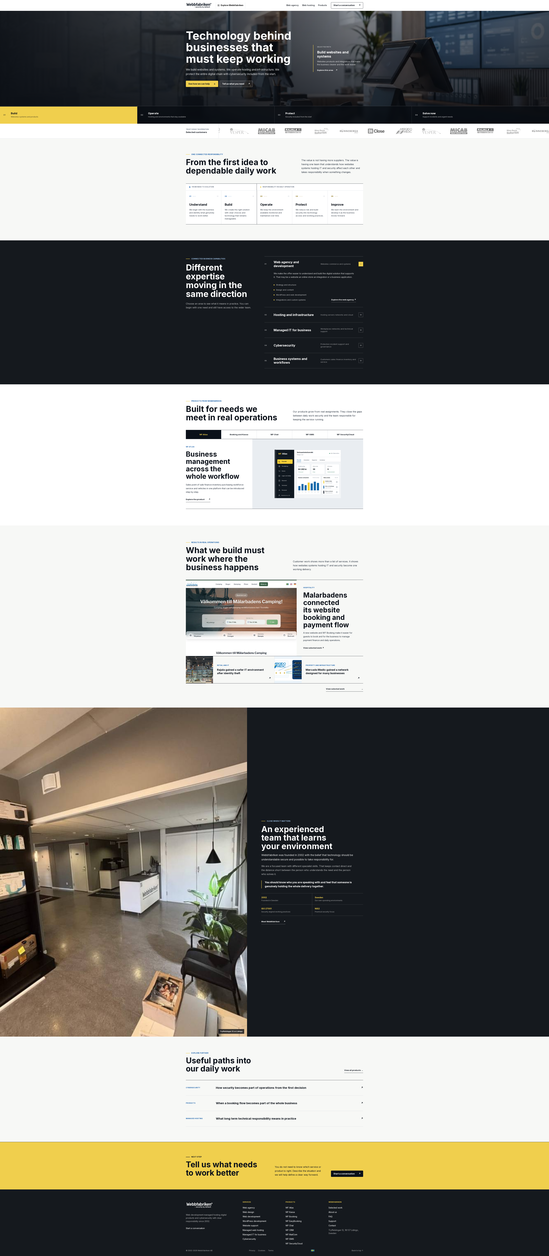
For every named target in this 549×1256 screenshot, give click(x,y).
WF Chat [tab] (274, 434)
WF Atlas (290, 1207)
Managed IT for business (254, 1234)
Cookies (261, 1250)
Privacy (252, 1250)
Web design (248, 1212)
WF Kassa (290, 1212)
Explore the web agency (343, 300)
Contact (332, 1225)
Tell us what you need (236, 84)
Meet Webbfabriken (273, 921)
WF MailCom (291, 1234)
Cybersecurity (249, 1239)
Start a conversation (347, 5)
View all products (353, 1070)
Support (332, 1221)
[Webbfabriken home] (199, 5)
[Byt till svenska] (312, 1250)
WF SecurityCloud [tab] (345, 434)
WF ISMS (290, 1239)
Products (322, 5)
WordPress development (254, 1221)
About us (333, 1212)
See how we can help (202, 84)
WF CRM (290, 1230)
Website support (250, 1225)
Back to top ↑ (357, 1250)
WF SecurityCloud (294, 1243)
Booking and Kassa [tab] (239, 434)
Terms (270, 1250)
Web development (251, 1216)
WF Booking (291, 1216)
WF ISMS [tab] (310, 434)
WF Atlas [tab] (203, 434)
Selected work (335, 1207)
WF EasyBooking (294, 1221)
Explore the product (198, 499)
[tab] (68, 115)
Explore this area (327, 70)
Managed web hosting (253, 1230)
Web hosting (308, 5)
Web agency (292, 5)
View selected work (344, 689)
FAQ (330, 1216)
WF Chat (290, 1225)
